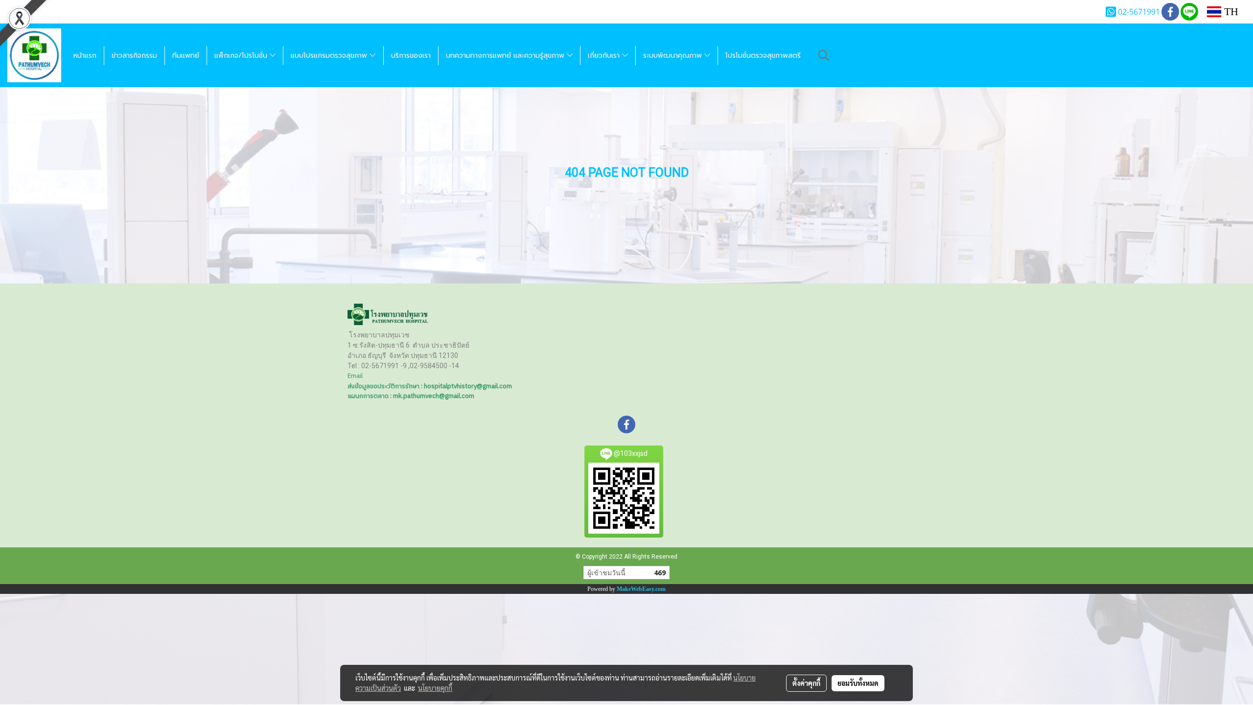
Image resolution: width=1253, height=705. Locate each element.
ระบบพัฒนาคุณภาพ (673, 55)
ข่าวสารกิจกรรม (134, 55)
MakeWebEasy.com (641, 589)
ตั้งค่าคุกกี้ (806, 683)
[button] (824, 55)
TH (1229, 11)
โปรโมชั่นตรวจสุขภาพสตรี (763, 55)
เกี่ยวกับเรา (605, 55)
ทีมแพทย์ (185, 55)
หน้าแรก (84, 55)
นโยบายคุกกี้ (435, 687)
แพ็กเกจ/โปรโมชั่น (242, 55)
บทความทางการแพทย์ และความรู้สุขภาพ (506, 55)
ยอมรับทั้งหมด (858, 683)
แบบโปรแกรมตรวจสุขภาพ (330, 55)
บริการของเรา (411, 55)
